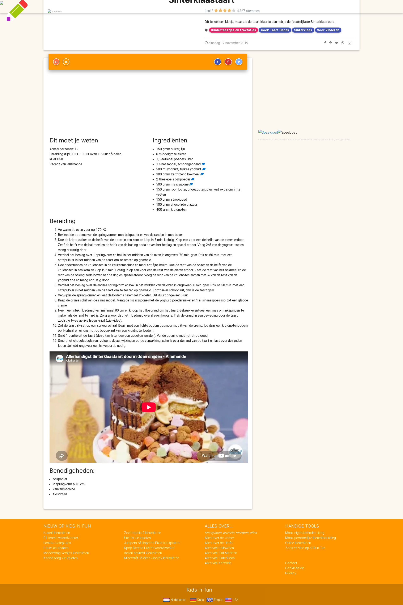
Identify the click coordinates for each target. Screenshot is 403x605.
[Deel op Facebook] (325, 42)
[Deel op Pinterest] (330, 42)
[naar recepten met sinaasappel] (203, 164)
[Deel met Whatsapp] (343, 42)
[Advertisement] (148, 105)
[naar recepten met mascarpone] (190, 184)
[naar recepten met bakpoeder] (192, 179)
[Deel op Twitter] (336, 42)
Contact (291, 563)
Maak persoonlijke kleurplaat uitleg (310, 538)
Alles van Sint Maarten (221, 553)
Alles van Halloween (219, 548)
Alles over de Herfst (219, 543)
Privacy (290, 573)
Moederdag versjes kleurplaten (66, 553)
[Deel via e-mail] (349, 42)
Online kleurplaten (298, 543)
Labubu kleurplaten (57, 543)
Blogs (164, 7)
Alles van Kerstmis (218, 563)
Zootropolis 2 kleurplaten (142, 533)
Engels (217, 600)
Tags (286, 7)
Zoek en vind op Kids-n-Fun (305, 548)
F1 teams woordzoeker (60, 538)
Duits (200, 600)
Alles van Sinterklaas (220, 558)
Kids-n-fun (109, 6)
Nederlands (178, 600)
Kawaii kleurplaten (56, 533)
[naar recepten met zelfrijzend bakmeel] (201, 174)
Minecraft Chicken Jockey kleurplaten (151, 558)
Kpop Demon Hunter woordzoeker (149, 548)
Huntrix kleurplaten (137, 538)
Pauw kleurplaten (55, 548)
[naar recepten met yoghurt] (203, 169)
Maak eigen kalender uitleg (304, 533)
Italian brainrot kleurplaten (143, 553)
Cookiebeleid (295, 568)
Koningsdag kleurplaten (60, 558)
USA (235, 600)
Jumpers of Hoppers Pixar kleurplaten (151, 543)
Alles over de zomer (219, 538)
